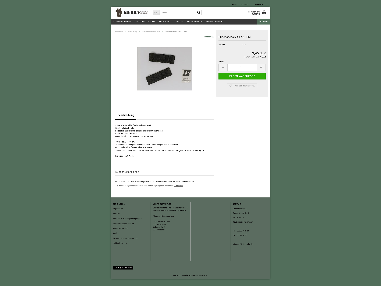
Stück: (221, 62)
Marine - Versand (214, 22)
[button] (234, 4)
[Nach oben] (372, 281)
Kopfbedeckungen (122, 22)
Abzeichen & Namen (145, 22)
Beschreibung (126, 115)
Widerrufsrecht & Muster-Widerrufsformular (123, 226)
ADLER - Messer (194, 22)
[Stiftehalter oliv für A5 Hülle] (164, 69)
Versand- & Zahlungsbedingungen (127, 219)
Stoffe (179, 22)
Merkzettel (258, 4)
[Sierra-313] (131, 13)
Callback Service (120, 243)
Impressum (118, 209)
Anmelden (178, 186)
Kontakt (116, 213)
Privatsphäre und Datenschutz (125, 238)
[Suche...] (199, 12)
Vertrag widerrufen (123, 268)
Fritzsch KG (209, 37)
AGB (115, 233)
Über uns (263, 22)
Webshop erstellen (181, 275)
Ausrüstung (165, 22)
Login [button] (245, 4)
